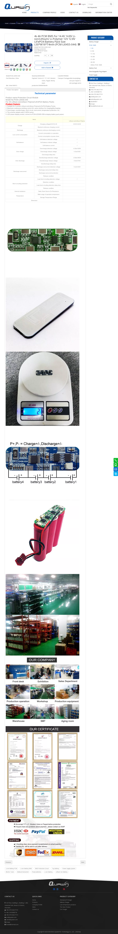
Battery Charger (94, 42)
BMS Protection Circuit (42, 868)
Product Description (12, 90)
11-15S (93, 54)
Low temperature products (68, 905)
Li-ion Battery (48, 872)
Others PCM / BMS (96, 65)
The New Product (65, 907)
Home (34, 900)
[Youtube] (64, 889)
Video (34, 907)
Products (35, 902)
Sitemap (78, 932)
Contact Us (35, 909)
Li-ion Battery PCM (11, 868)
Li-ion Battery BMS (26, 868)
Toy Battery (55, 868)
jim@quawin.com (96, 97)
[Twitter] (61, 889)
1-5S (92, 48)
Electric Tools (10, 872)
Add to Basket (46, 68)
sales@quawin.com (96, 99)
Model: (8, 76)
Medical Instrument (23, 872)
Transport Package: (63, 78)
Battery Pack (93, 68)
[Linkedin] (57, 889)
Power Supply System (68, 868)
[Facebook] (54, 889)
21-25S (93, 59)
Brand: (34, 76)
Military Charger (64, 902)
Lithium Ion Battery (61, 872)
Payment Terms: (37, 78)
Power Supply (93, 75)
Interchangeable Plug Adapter (98, 71)
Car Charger (63, 909)
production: (35, 85)
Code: (59, 76)
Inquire (46, 63)
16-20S (93, 56)
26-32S (93, 62)
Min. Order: (9, 85)
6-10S (92, 51)
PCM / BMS (92, 45)
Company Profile (37, 905)
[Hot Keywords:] (111, 4)
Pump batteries (36, 872)
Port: (7, 78)
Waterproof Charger (66, 900)
